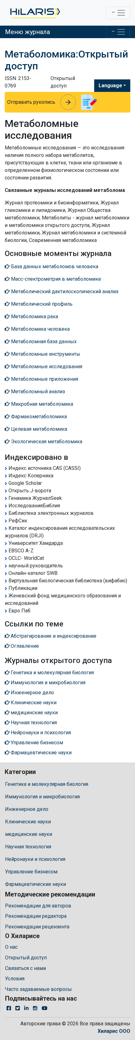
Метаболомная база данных (43, 341)
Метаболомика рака (34, 316)
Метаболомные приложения (44, 379)
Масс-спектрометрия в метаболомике (55, 279)
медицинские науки (28, 834)
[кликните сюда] (34, 13)
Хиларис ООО (114, 1031)
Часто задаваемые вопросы (38, 989)
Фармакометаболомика (38, 417)
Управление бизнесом (31, 872)
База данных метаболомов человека (54, 266)
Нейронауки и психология (35, 859)
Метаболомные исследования (46, 366)
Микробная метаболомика (41, 404)
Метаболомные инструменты (45, 354)
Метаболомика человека (40, 329)
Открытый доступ (26, 958)
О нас (11, 947)
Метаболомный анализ (37, 391)
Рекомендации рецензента (37, 927)
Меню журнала (27, 32)
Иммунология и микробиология (42, 797)
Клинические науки (28, 822)
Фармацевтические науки (35, 884)
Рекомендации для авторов (38, 906)
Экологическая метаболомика (46, 442)
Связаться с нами (25, 968)
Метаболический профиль (41, 304)
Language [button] (110, 85)
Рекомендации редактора (36, 916)
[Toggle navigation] (118, 13)
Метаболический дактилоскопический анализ (64, 291)
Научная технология (28, 847)
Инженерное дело (26, 809)
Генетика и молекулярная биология (46, 784)
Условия (14, 979)
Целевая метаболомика (38, 429)
